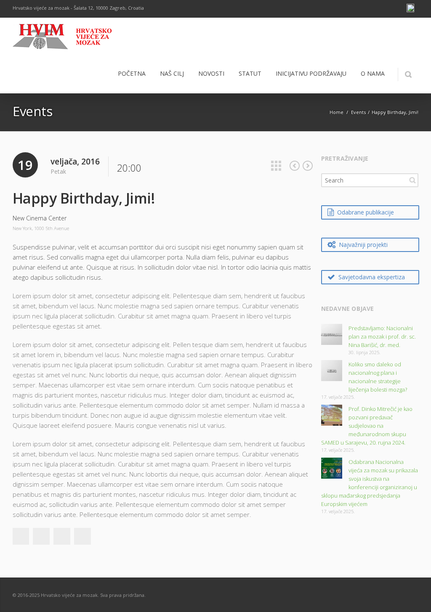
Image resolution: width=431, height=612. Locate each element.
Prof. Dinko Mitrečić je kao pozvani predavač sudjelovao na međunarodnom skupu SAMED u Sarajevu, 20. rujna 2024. (366, 425)
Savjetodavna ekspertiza (371, 277)
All (276, 166)
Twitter (41, 536)
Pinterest (82, 536)
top (414, 595)
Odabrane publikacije (365, 212)
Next (308, 166)
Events (358, 112)
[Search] (408, 74)
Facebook (20, 536)
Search (412, 180)
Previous (295, 166)
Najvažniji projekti (363, 245)
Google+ (61, 536)
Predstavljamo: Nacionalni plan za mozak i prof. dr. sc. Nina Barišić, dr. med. (382, 336)
